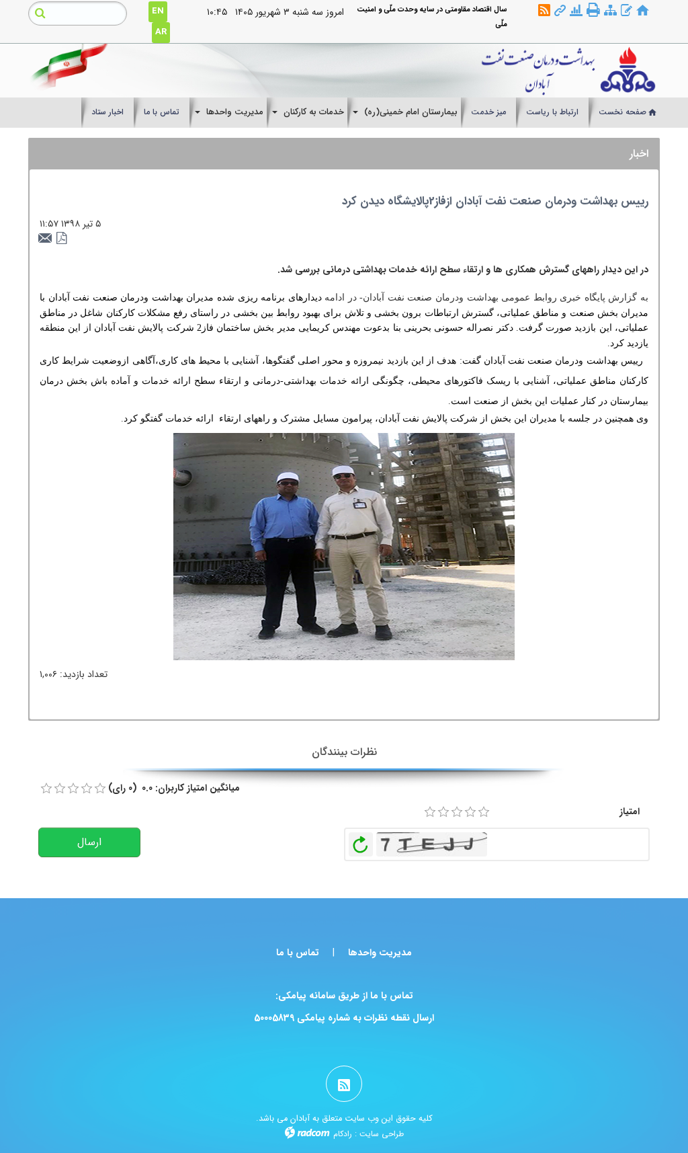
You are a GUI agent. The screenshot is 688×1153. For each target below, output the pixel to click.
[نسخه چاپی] (593, 10)
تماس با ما (297, 952)
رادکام (342, 1133)
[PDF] (62, 238)
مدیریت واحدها (380, 952)
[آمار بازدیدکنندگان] (576, 11)
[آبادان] (425, 70)
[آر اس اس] (544, 11)
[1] (430, 812)
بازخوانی (361, 841)
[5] (484, 812)
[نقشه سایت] (610, 11)
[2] (443, 812)
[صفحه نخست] (642, 11)
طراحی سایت (381, 1133)
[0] (46, 789)
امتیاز (629, 811)
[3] (457, 812)
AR (161, 32)
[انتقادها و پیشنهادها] (626, 11)
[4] (470, 812)
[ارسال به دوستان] (47, 238)
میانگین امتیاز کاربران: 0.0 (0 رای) (174, 788)
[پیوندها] (560, 11)
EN (158, 11)
